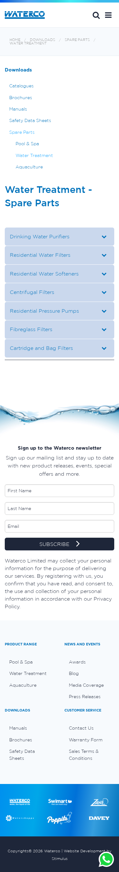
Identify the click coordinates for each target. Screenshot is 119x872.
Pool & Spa (27, 143)
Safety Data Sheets (30, 120)
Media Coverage (86, 685)
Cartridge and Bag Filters (41, 348)
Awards (77, 661)
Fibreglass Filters (31, 329)
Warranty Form (85, 739)
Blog (74, 673)
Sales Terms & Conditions (84, 755)
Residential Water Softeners (44, 273)
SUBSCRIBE (55, 544)
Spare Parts (77, 40)
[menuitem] (30, 662)
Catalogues (21, 85)
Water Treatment (28, 43)
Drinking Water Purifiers (39, 236)
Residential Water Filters (40, 255)
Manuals (18, 109)
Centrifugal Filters (32, 292)
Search (96, 15)
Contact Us (81, 728)
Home (15, 40)
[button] (108, 15)
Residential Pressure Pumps (44, 311)
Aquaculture (29, 166)
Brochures (20, 97)
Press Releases (85, 696)
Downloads (42, 40)
